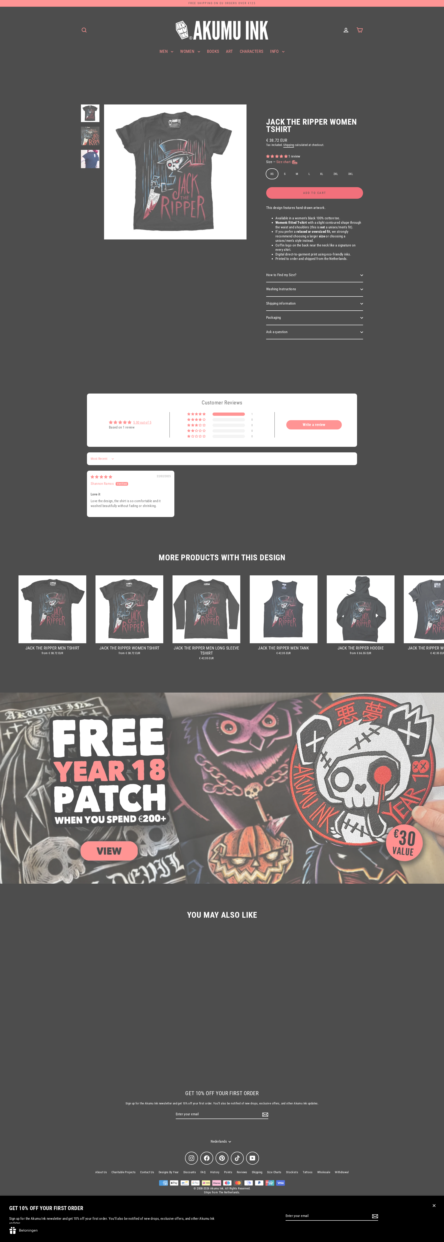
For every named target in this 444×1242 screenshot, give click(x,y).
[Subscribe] (374, 1216)
